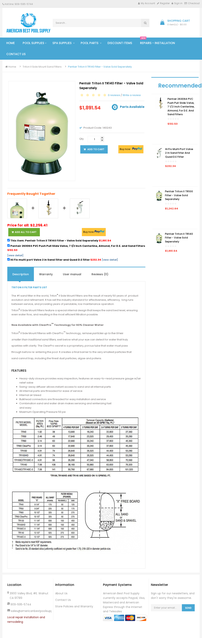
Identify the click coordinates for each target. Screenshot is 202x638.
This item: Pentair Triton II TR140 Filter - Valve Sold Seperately (60, 240)
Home (12, 67)
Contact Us (63, 600)
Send (188, 608)
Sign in (178, 3)
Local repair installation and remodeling (26, 619)
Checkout (194, 3)
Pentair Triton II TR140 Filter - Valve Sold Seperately (100, 67)
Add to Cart (95, 149)
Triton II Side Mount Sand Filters (42, 67)
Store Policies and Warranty (74, 606)
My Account (148, 3)
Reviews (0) (100, 274)
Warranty (46, 274)
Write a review (132, 95)
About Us (61, 593)
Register (165, 3)
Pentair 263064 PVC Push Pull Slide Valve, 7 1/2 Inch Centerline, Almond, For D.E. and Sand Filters (76, 248)
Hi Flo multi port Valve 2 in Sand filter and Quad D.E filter (55, 260)
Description (20, 274)
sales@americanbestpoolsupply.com (31, 611)
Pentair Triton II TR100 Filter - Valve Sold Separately (179, 195)
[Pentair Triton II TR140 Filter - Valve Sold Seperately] (159, 237)
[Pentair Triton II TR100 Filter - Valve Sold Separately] (159, 195)
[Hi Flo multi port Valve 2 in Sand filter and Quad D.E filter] (159, 153)
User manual (72, 274)
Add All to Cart (25, 232)
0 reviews (114, 95)
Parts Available (132, 107)
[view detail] (15, 255)
